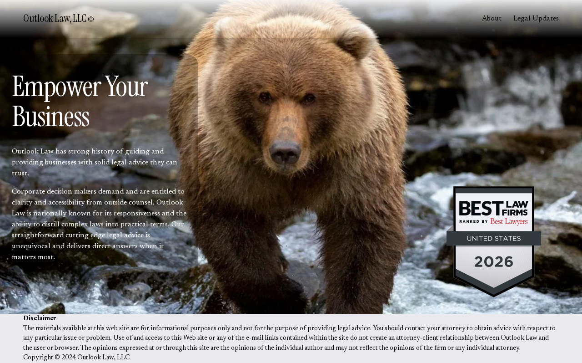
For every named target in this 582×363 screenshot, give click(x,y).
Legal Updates (536, 18)
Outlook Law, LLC (55, 18)
